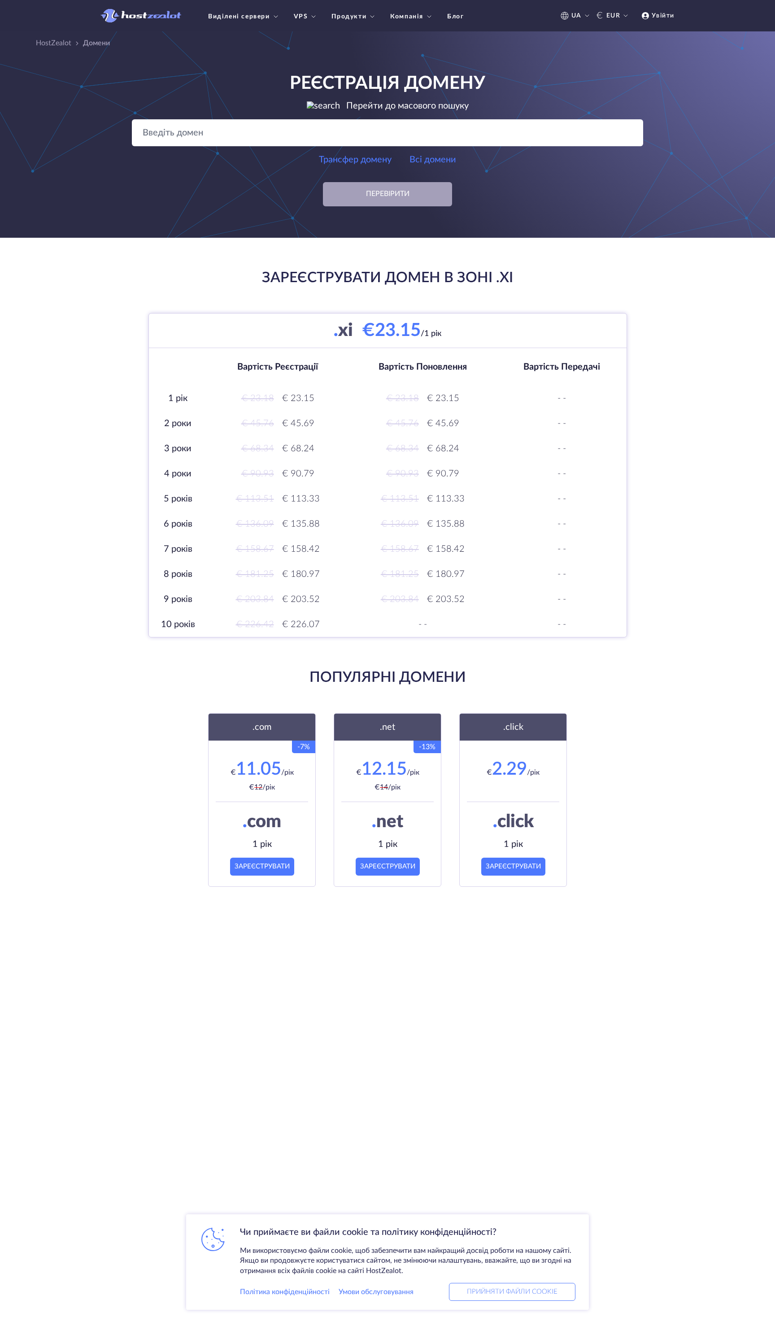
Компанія (406, 16)
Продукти (348, 16)
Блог (455, 16)
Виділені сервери (239, 16)
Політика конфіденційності (285, 1291)
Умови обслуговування (376, 1291)
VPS (301, 16)
